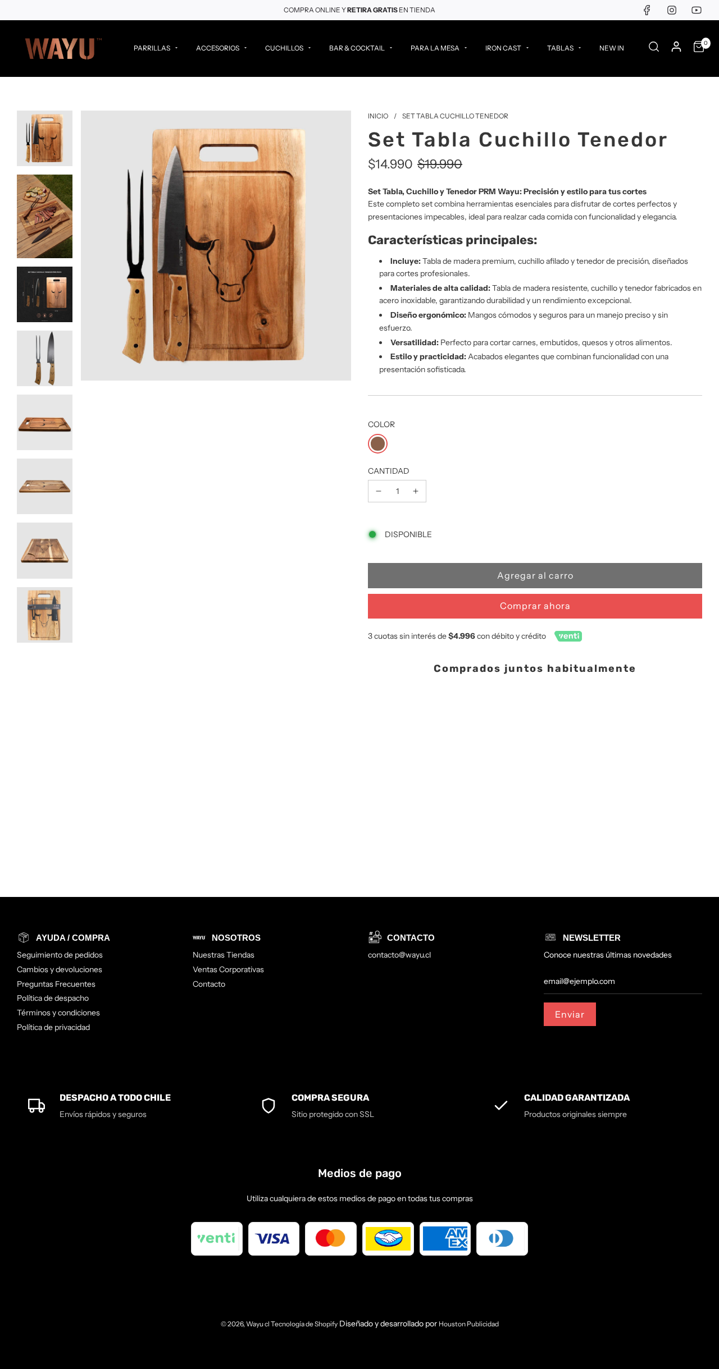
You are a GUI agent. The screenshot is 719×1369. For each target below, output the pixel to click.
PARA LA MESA (435, 48)
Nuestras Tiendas (223, 955)
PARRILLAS (152, 48)
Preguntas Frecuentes (56, 984)
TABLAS (560, 48)
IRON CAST (503, 48)
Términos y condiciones (58, 1013)
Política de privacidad (53, 1027)
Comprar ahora (535, 605)
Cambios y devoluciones (59, 969)
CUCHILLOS (284, 48)
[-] (378, 491)
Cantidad (388, 471)
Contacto (209, 984)
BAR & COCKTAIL (357, 48)
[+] (416, 491)
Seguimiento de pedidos (60, 955)
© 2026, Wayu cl (246, 1324)
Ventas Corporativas (228, 969)
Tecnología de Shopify (304, 1324)
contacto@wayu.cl (399, 955)
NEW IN (611, 48)
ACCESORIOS (217, 48)
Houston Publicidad (469, 1324)
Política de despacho (53, 998)
